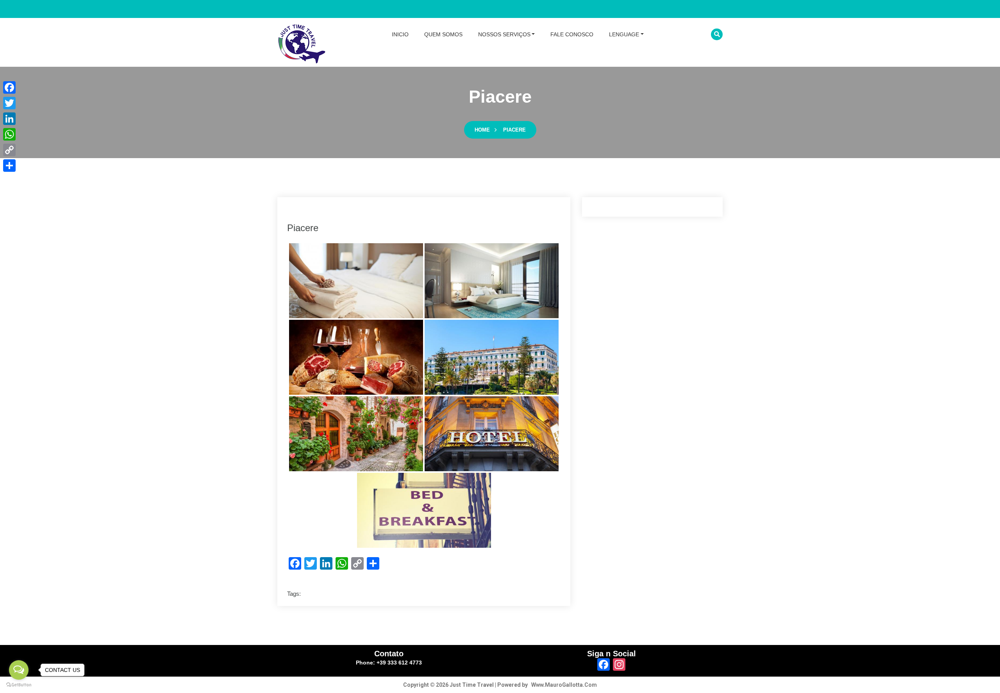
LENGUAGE (624, 34)
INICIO (400, 34)
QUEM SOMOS (443, 34)
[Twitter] (9, 103)
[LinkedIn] (9, 118)
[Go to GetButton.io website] (18, 685)
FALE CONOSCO (571, 34)
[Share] (9, 165)
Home (482, 130)
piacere (514, 130)
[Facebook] (9, 87)
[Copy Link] (9, 150)
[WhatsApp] (9, 134)
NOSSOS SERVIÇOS (504, 34)
